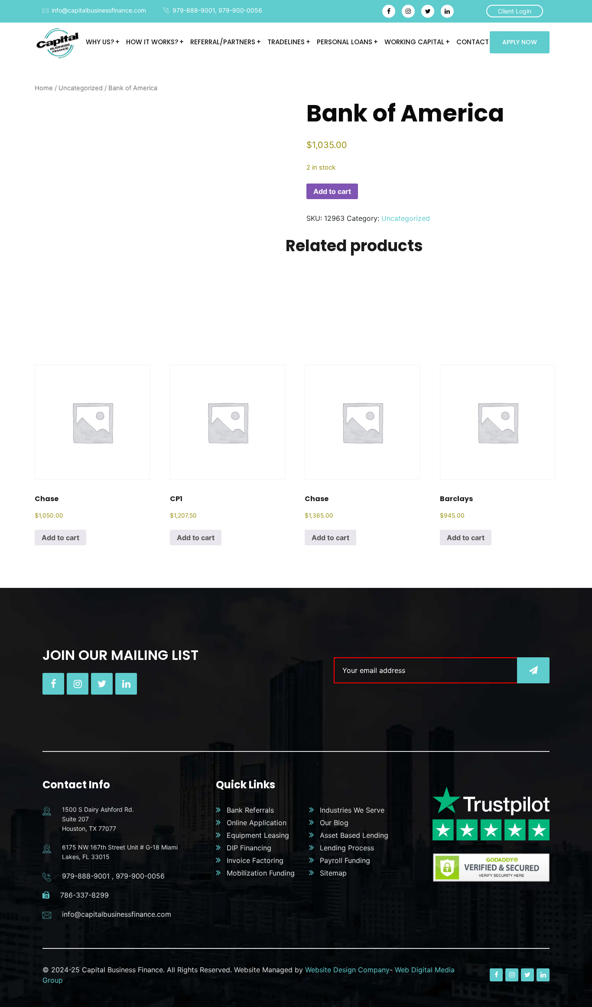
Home (44, 88)
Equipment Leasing (258, 835)
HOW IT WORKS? (152, 41)
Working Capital (414, 41)
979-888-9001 (193, 10)
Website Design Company (347, 969)
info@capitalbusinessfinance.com (99, 10)
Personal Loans (344, 41)
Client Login (514, 11)
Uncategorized (81, 88)
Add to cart (332, 191)
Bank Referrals (250, 810)
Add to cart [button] (60, 537)
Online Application (256, 822)
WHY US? (100, 41)
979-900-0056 (240, 10)
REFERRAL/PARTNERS (222, 41)
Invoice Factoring (255, 860)
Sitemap (333, 873)
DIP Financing (249, 847)
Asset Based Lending (354, 835)
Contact (472, 41)
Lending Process (347, 847)
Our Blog (334, 822)
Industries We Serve (352, 810)
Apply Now (519, 42)
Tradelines (286, 41)
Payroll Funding (345, 860)
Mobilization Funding (261, 873)
